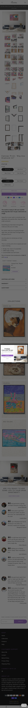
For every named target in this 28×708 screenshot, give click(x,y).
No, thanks (7, 358)
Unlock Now (7, 355)
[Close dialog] (26, 345)
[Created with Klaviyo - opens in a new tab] (14, 362)
